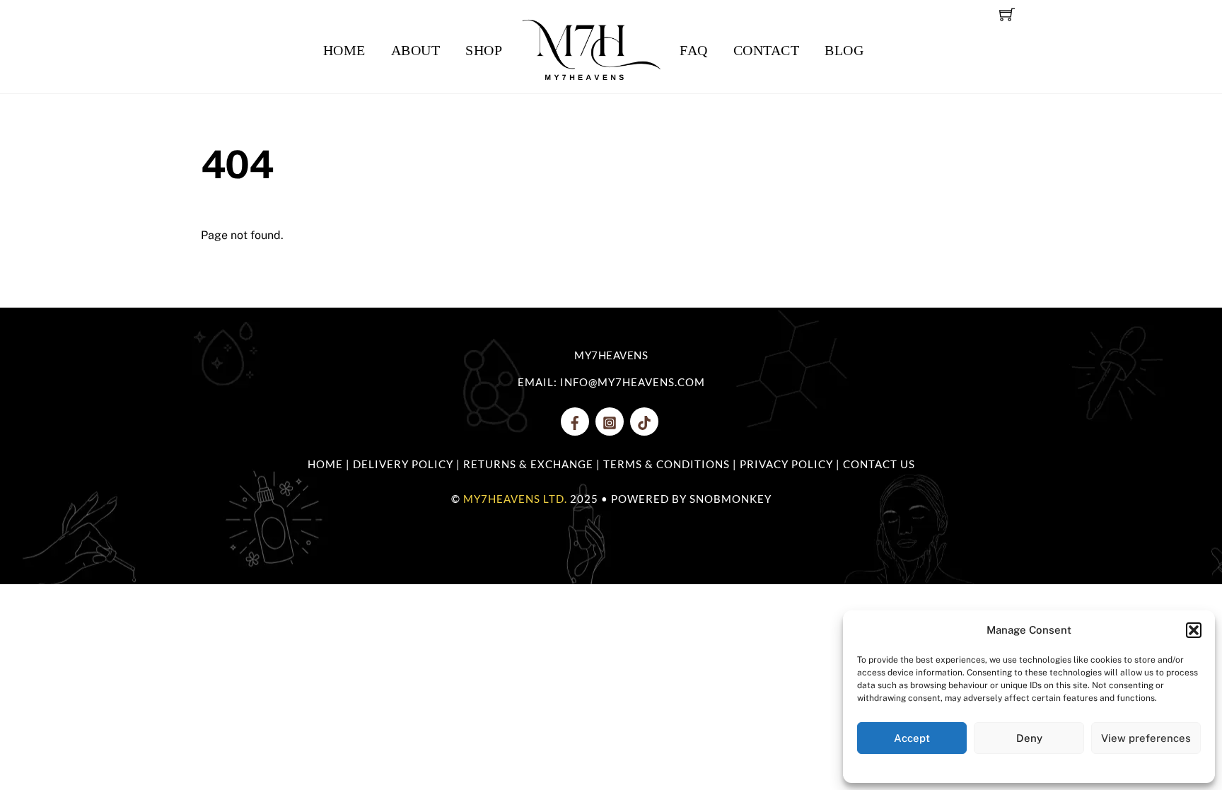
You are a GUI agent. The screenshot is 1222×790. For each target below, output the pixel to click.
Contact (766, 50)
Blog (844, 50)
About (416, 50)
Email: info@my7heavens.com (611, 382)
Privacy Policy (786, 464)
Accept (912, 738)
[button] (1194, 630)
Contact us (879, 464)
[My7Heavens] (591, 50)
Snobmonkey (730, 498)
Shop (483, 50)
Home (344, 50)
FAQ (694, 50)
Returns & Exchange (528, 464)
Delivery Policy (403, 464)
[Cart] (1007, 14)
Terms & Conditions (666, 464)
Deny (1029, 738)
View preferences (1146, 738)
